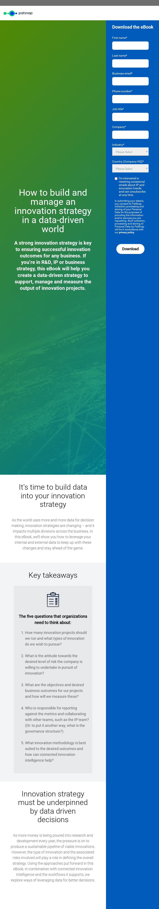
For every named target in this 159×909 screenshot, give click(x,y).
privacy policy (126, 232)
